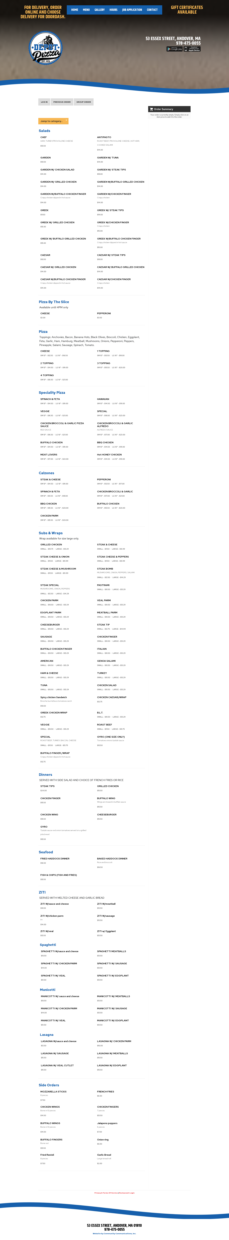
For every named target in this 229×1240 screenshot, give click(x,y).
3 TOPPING (103, 363)
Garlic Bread (104, 1154)
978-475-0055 (188, 43)
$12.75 (99, 702)
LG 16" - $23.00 (118, 415)
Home (74, 10)
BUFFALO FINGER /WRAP (55, 753)
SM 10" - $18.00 (103, 415)
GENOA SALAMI (106, 660)
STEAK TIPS (47, 786)
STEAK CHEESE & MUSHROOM (58, 568)
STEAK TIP (103, 624)
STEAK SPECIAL (49, 585)
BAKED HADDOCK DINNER (112, 858)
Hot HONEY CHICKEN (109, 454)
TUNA (43, 685)
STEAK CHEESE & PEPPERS (113, 556)
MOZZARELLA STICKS (53, 1091)
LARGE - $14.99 (119, 629)
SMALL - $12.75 (103, 629)
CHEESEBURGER (50, 624)
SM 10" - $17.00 (103, 435)
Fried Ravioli (47, 1154)
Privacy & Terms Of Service (106, 1193)
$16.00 (100, 1046)
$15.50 (99, 790)
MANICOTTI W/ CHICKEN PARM (59, 1008)
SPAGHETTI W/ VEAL (53, 975)
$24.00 (43, 790)
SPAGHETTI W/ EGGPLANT (113, 975)
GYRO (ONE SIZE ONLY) (111, 736)
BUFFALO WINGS (50, 1123)
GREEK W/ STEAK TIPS (110, 210)
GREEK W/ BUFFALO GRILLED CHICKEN (63, 238)
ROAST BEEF (104, 724)
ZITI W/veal (46, 931)
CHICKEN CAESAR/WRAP (111, 697)
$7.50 (42, 1100)
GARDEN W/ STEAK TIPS (111, 169)
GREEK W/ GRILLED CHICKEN (57, 222)
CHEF (43, 137)
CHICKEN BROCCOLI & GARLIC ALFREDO (115, 425)
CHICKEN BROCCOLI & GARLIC (115, 491)
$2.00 (99, 1163)
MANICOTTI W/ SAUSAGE (112, 1008)
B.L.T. (100, 712)
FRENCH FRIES (105, 1091)
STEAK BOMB (105, 568)
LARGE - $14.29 (119, 577)
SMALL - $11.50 (103, 549)
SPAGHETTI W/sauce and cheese (59, 951)
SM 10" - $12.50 (46, 355)
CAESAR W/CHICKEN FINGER (114, 279)
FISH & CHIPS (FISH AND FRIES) (58, 874)
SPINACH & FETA (50, 399)
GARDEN (45, 157)
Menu (86, 10)
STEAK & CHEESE (50, 479)
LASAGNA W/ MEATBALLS (112, 1053)
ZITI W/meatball (106, 903)
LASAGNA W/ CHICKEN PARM (114, 1041)
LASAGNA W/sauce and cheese (58, 1041)
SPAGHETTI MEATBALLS (111, 951)
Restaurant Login (127, 1193)
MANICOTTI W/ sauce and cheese (60, 996)
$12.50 (43, 1046)
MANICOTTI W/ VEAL (53, 1020)
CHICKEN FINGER (107, 636)
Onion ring (103, 1139)
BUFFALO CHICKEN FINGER (56, 648)
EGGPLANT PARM (50, 612)
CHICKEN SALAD (106, 685)
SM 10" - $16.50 (46, 380)
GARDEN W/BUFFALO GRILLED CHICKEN (120, 181)
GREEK (44, 210)
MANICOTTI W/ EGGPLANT (113, 1020)
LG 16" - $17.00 (118, 484)
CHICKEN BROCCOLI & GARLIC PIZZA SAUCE (62, 425)
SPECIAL (102, 411)
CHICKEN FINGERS (108, 1106)
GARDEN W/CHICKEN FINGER (114, 193)
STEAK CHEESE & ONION (54, 556)
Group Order (83, 102)
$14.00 (100, 150)
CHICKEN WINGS (50, 1106)
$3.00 (42, 318)
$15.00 (43, 227)
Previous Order (62, 102)
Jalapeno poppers (107, 1123)
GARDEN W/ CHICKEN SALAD (57, 169)
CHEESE (45, 313)
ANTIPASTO (104, 137)
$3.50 (99, 318)
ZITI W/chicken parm (51, 915)
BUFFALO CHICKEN (51, 442)
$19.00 (100, 215)
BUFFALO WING (106, 798)
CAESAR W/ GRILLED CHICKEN (58, 267)
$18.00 (100, 174)
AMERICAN (46, 660)
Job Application (132, 10)
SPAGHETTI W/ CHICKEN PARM (59, 963)
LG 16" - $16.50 (61, 355)
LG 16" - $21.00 (62, 380)
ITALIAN (102, 648)
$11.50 (42, 215)
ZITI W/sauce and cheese (54, 903)
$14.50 (43, 1115)
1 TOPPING (103, 351)
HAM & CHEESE (49, 673)
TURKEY (102, 673)
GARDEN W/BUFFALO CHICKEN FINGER (63, 193)
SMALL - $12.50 (103, 577)
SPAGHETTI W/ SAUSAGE (112, 963)
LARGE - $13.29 (62, 549)
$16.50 (43, 863)
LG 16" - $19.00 (62, 367)
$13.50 (43, 146)
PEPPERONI (104, 313)
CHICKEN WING (49, 814)
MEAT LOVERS (48, 454)
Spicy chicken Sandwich (53, 697)
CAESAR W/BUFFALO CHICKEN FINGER (63, 279)
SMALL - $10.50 (103, 589)
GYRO (43, 826)
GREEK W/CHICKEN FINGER (113, 222)
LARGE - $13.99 (118, 549)
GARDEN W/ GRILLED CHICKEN (58, 181)
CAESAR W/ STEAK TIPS (111, 255)
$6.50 (99, 1096)
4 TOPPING (47, 375)
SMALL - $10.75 (46, 549)
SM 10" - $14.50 (46, 367)
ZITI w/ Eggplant (106, 931)
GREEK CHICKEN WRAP (53, 712)
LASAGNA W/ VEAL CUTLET (57, 1065)
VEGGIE (45, 411)
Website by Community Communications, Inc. (114, 1233)
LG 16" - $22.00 (62, 459)
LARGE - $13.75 (118, 729)
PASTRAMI (103, 585)
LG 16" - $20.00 (118, 367)
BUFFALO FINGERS (51, 1139)
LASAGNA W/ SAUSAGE (55, 1053)
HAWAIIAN (103, 399)
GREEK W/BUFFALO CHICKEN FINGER (119, 238)
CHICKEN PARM (49, 515)
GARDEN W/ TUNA (108, 157)
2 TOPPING (47, 363)
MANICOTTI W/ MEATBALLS (113, 996)
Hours (113, 10)
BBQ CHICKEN (105, 442)
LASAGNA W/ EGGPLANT (112, 1065)
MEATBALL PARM (107, 612)
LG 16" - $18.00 (118, 355)
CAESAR (45, 255)
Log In (44, 102)
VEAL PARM (104, 600)
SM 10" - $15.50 (103, 367)
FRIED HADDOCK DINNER (54, 858)
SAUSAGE (46, 636)
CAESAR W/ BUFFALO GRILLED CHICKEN (120, 267)
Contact (152, 10)
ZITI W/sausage (106, 915)
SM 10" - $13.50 (103, 355)
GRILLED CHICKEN (51, 544)
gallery (100, 10)
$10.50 (43, 162)
